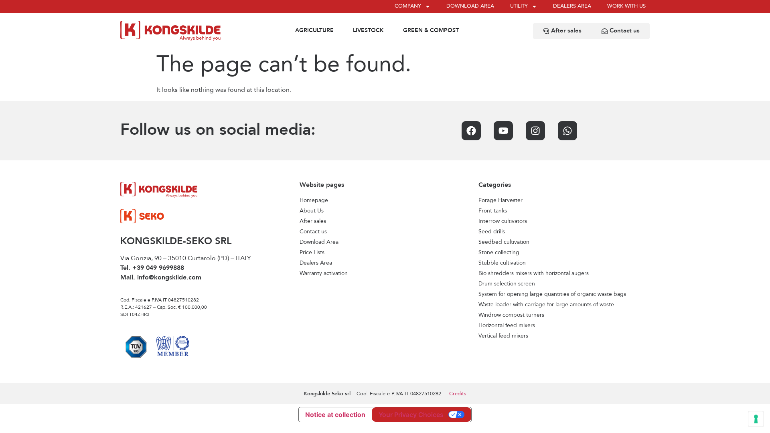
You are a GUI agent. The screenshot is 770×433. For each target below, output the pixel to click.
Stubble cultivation (502, 263)
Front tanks (492, 211)
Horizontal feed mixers (506, 325)
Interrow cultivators (502, 221)
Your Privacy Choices (411, 415)
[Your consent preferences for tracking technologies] (756, 419)
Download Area (319, 242)
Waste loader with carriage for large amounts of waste (546, 305)
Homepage (314, 200)
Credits (457, 394)
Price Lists (312, 252)
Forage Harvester (500, 200)
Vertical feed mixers (503, 336)
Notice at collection (335, 415)
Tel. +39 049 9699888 (152, 268)
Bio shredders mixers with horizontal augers (533, 273)
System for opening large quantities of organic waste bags (552, 294)
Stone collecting (498, 252)
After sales (313, 221)
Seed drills (491, 232)
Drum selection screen (506, 284)
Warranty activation (324, 273)
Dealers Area (316, 263)
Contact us (313, 232)
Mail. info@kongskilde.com (160, 278)
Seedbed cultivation (503, 242)
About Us (312, 211)
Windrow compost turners (511, 315)
